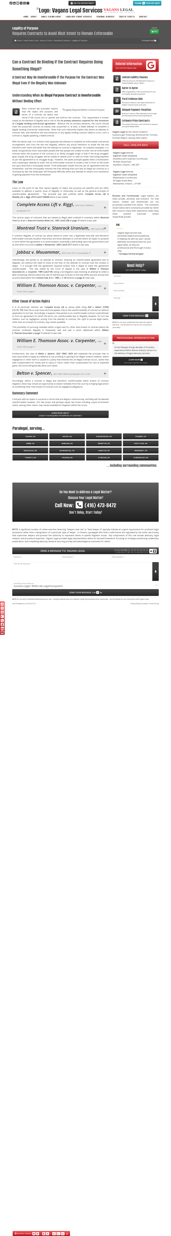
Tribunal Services (105, 16)
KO (119, 552)
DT (129, 550)
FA (135, 550)
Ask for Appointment (83, 3)
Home (26, 16)
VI (144, 552)
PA (122, 552)
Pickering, (130, 134)
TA (132, 552)
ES (132, 550)
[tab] (60, 207)
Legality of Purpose (79, 40)
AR (115, 550)
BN (118, 550)
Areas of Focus (46, 40)
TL (135, 552)
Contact (143, 16)
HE (144, 550)
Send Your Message (134, 315)
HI (147, 550)
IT (116, 552)
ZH (146, 552)
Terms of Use (154, 604)
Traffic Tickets (127, 16)
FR (138, 550)
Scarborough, (118, 134)
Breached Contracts (62, 40)
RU (129, 552)
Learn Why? (116, 327)
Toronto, (153, 134)
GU (141, 550)
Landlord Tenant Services (79, 16)
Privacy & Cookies (139, 604)
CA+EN (124, 550)
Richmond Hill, (142, 134)
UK (138, 552)
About (34, 16)
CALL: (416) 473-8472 (136, 145)
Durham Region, (120, 137)
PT (125, 552)
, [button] (55, 206)
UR (141, 552)
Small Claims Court (51, 16)
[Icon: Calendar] (2, 616)
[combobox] (85, 585)
